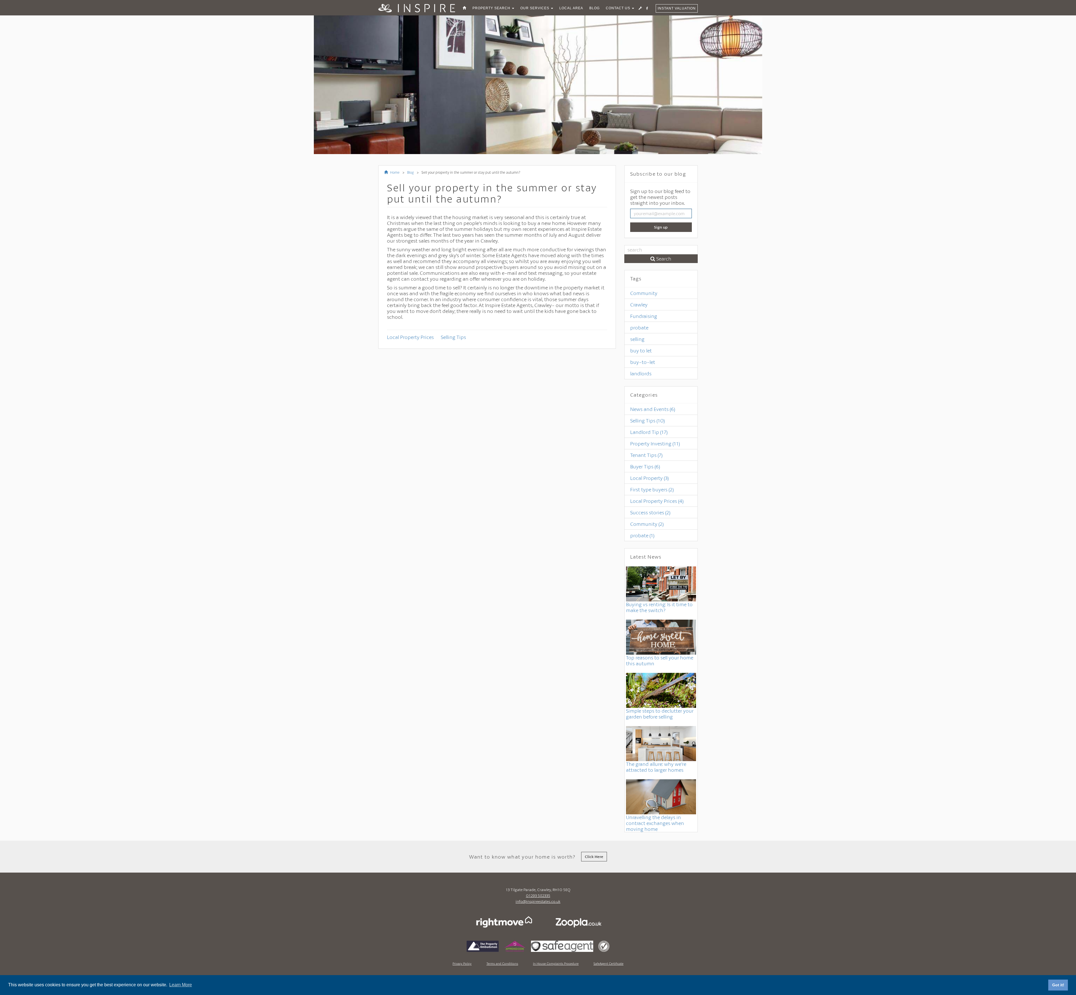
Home (394, 172)
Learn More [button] (180, 984)
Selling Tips (453, 337)
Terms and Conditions (502, 963)
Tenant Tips (646, 455)
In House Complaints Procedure (556, 963)
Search (663, 258)
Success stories (650, 512)
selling (637, 339)
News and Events (652, 409)
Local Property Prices (410, 337)
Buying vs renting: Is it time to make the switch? (659, 607)
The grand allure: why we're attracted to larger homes (656, 767)
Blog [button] (594, 8)
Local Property (649, 478)
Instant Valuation (677, 8)
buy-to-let (642, 362)
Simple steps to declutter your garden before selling (660, 713)
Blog (410, 172)
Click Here (594, 856)
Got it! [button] (1058, 985)
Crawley (639, 304)
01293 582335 (538, 895)
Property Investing (655, 443)
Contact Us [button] (618, 8)
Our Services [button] (535, 8)
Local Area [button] (571, 8)
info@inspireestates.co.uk (538, 901)
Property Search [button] (491, 8)
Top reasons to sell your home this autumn (659, 660)
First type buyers (652, 489)
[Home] (464, 8)
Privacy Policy (462, 963)
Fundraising (643, 316)
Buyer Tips (645, 466)
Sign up (661, 227)
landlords (640, 373)
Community (643, 293)
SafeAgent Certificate (608, 963)
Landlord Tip (648, 432)
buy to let (641, 350)
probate (639, 327)
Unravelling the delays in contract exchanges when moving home (655, 823)
